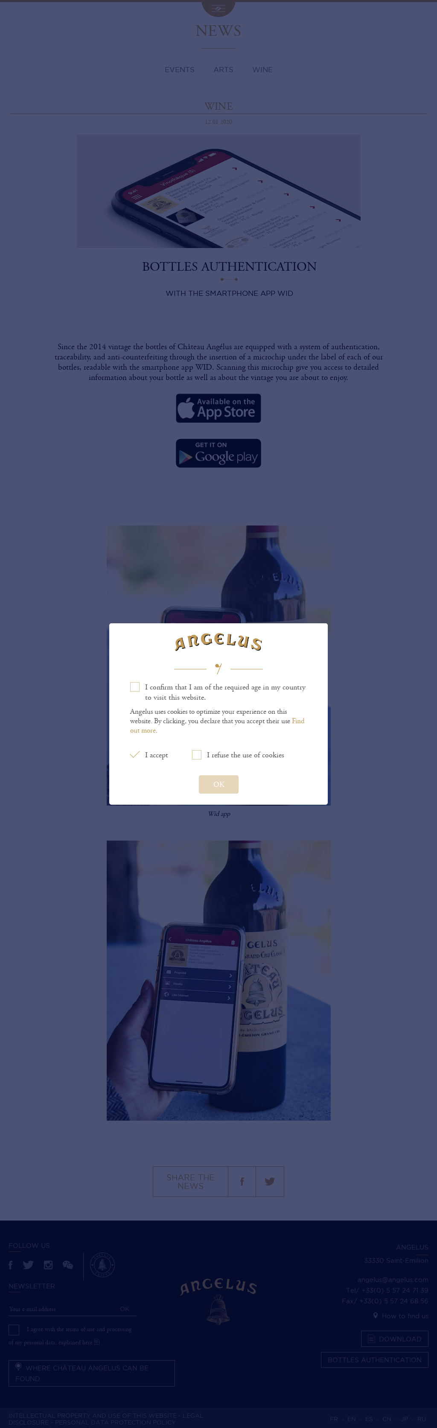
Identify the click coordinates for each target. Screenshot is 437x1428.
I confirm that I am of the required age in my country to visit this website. (225, 692)
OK (218, 784)
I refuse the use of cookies (245, 755)
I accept (156, 755)
